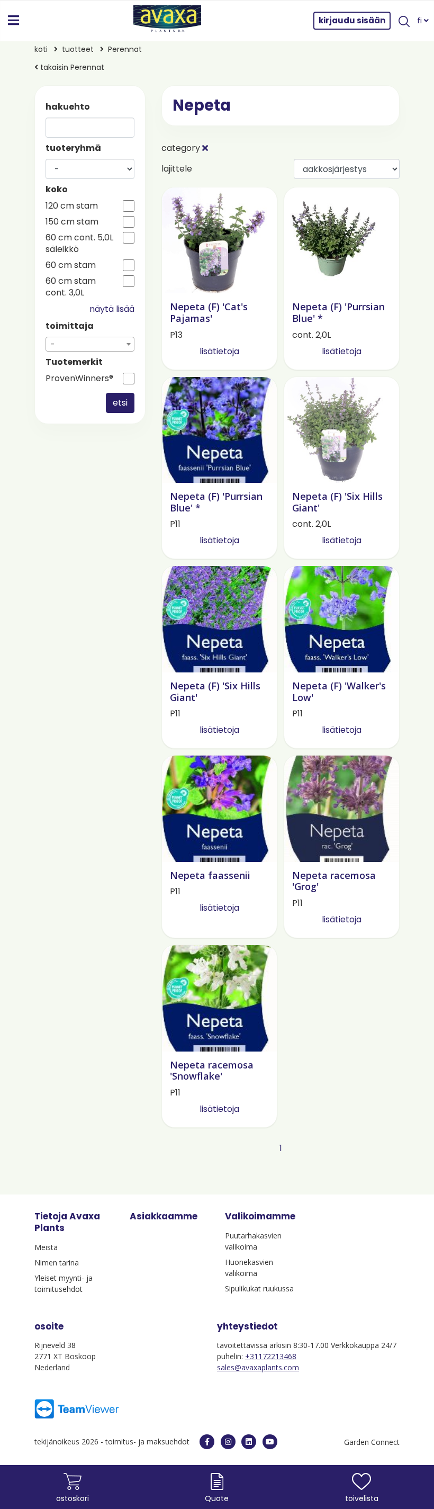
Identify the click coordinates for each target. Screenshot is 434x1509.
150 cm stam (72, 222)
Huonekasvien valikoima (249, 1267)
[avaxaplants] (207, 1441)
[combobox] (90, 344)
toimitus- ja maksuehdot (147, 1441)
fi (420, 20)
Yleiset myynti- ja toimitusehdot (63, 1283)
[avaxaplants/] (228, 1441)
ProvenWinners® (79, 378)
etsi (120, 403)
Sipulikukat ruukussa (259, 1288)
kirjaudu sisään (352, 20)
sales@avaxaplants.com (258, 1367)
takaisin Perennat (71, 67)
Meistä (46, 1247)
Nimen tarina (56, 1263)
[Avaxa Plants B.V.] (167, 20)
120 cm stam (72, 206)
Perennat (125, 49)
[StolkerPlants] (270, 1441)
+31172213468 (270, 1356)
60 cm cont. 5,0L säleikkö (79, 243)
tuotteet (78, 49)
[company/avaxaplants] (248, 1441)
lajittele (176, 169)
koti (41, 49)
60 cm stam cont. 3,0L (71, 287)
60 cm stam (71, 265)
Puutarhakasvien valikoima (253, 1241)
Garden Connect (372, 1442)
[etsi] (404, 21)
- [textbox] (52, 344)
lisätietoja (219, 351)
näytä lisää (111, 309)
